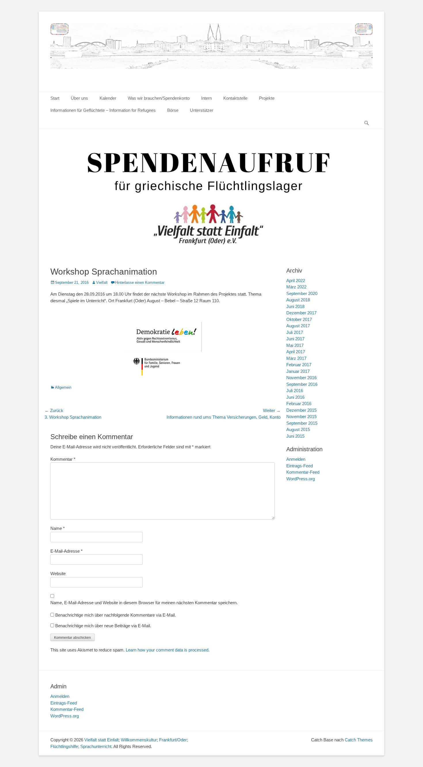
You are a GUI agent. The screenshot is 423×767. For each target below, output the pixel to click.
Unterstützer (201, 110)
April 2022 (295, 280)
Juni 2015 (295, 436)
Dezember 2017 (301, 312)
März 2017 (296, 358)
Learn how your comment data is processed (167, 649)
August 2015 (298, 429)
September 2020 (301, 293)
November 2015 (301, 416)
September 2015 (301, 423)
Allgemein (63, 387)
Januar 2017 (298, 371)
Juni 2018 (295, 306)
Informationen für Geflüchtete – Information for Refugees (103, 110)
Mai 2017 (295, 345)
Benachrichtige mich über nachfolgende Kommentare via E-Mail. (115, 615)
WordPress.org (300, 478)
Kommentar (62, 459)
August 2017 (298, 325)
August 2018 (298, 299)
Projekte (267, 98)
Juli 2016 (294, 390)
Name (57, 528)
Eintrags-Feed (299, 465)
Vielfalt (102, 282)
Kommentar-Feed (302, 472)
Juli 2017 (294, 332)
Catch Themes (359, 739)
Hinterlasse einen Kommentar (139, 282)
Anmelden (295, 459)
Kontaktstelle (235, 98)
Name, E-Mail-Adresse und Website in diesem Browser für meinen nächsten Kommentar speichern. (144, 602)
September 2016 (301, 384)
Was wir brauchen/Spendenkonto (159, 98)
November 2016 (301, 377)
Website (58, 573)
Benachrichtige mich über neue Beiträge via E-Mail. (103, 625)
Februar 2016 (298, 403)
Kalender (108, 98)
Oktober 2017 (299, 319)
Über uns (79, 98)
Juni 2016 (295, 397)
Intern (206, 98)
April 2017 (295, 351)
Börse (172, 110)
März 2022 (296, 286)
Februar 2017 (298, 364)
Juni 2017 (295, 338)
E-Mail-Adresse (66, 551)
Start (54, 98)
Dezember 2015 (301, 410)
